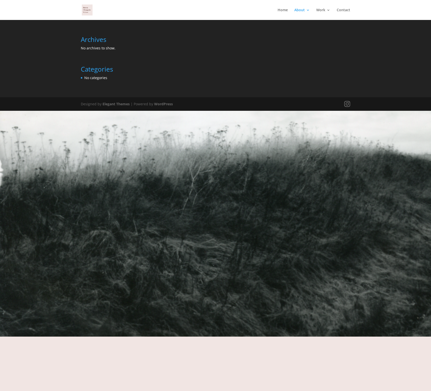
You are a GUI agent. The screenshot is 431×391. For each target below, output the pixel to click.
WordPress (163, 104)
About (299, 10)
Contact (343, 10)
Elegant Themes (116, 104)
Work (320, 10)
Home (283, 10)
